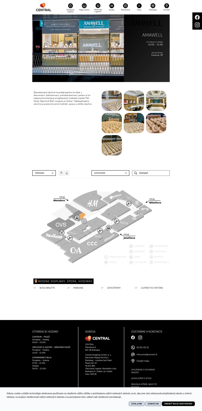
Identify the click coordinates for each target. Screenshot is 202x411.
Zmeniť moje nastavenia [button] (178, 404)
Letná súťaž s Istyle (141, 378)
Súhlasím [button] (136, 404)
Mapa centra (84, 10)
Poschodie (157, 53)
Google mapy (143, 361)
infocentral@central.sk (147, 354)
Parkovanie (125, 10)
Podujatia (153, 10)
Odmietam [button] (153, 404)
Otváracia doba (154, 42)
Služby (111, 10)
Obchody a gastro (98, 11)
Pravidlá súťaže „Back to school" (144, 385)
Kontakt (167, 10)
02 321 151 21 (143, 347)
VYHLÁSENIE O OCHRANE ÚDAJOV (143, 371)
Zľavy (139, 10)
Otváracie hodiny (70, 11)
